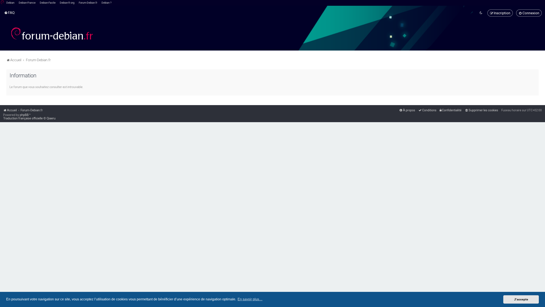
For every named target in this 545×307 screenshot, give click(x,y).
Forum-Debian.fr (88, 2)
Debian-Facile (48, 2)
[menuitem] (9, 12)
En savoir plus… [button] (250, 299)
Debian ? (106, 2)
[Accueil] (52, 33)
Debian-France (27, 2)
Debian (10, 2)
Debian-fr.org (67, 2)
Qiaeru (51, 118)
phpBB (24, 115)
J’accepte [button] (521, 299)
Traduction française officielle (23, 118)
